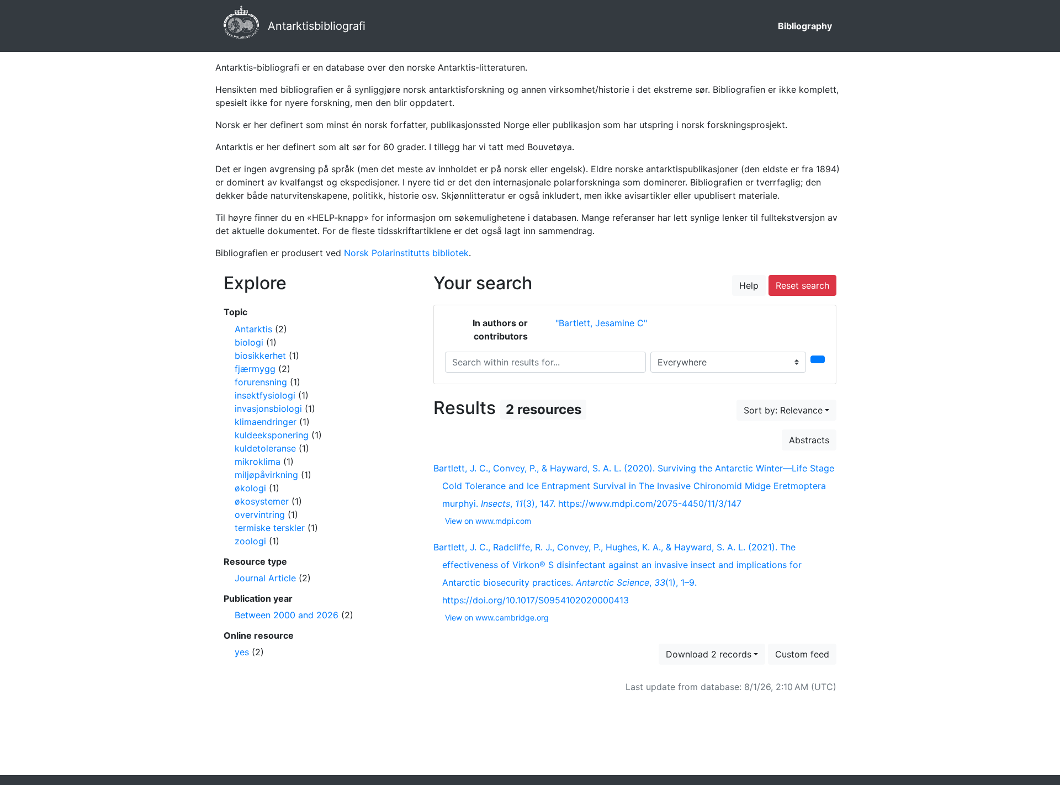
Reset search (802, 285)
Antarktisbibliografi (316, 26)
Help (749, 285)
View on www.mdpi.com (488, 521)
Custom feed (802, 654)
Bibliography (805, 25)
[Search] (817, 359)
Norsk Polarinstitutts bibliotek (406, 252)
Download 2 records (708, 654)
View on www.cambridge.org (497, 617)
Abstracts (809, 439)
